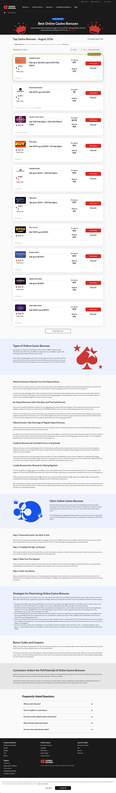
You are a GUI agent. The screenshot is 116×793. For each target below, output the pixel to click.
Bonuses (49, 7)
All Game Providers (82, 745)
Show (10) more (58, 331)
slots (36, 479)
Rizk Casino (33, 142)
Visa (5, 753)
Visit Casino (93, 63)
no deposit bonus (49, 407)
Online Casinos (37, 7)
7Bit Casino (33, 198)
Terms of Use (7, 768)
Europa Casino (34, 252)
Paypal (6, 748)
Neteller (6, 750)
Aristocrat (80, 753)
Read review (20, 71)
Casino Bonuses (58, 19)
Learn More (48, 788)
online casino (31, 470)
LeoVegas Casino (34, 58)
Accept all (63, 788)
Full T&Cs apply (18, 78)
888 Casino (44, 750)
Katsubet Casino (34, 168)
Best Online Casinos (46, 745)
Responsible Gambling (10, 766)
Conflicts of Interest (9, 773)
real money (63, 417)
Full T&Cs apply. (18, 159)
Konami (79, 750)
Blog (75, 7)
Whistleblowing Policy (10, 771)
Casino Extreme (45, 756)
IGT (78, 748)
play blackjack (56, 395)
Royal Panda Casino (35, 87)
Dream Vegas (44, 753)
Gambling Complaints (63, 7)
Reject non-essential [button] (43, 783)
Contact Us (7, 763)
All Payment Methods (10, 745)
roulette (97, 456)
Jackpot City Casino (35, 279)
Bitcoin (6, 756)
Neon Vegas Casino (35, 305)
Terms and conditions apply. (21, 132)
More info (93, 68)
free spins (74, 436)
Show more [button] (65, 44)
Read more (71, 30)
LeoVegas (43, 748)
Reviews (25, 7)
